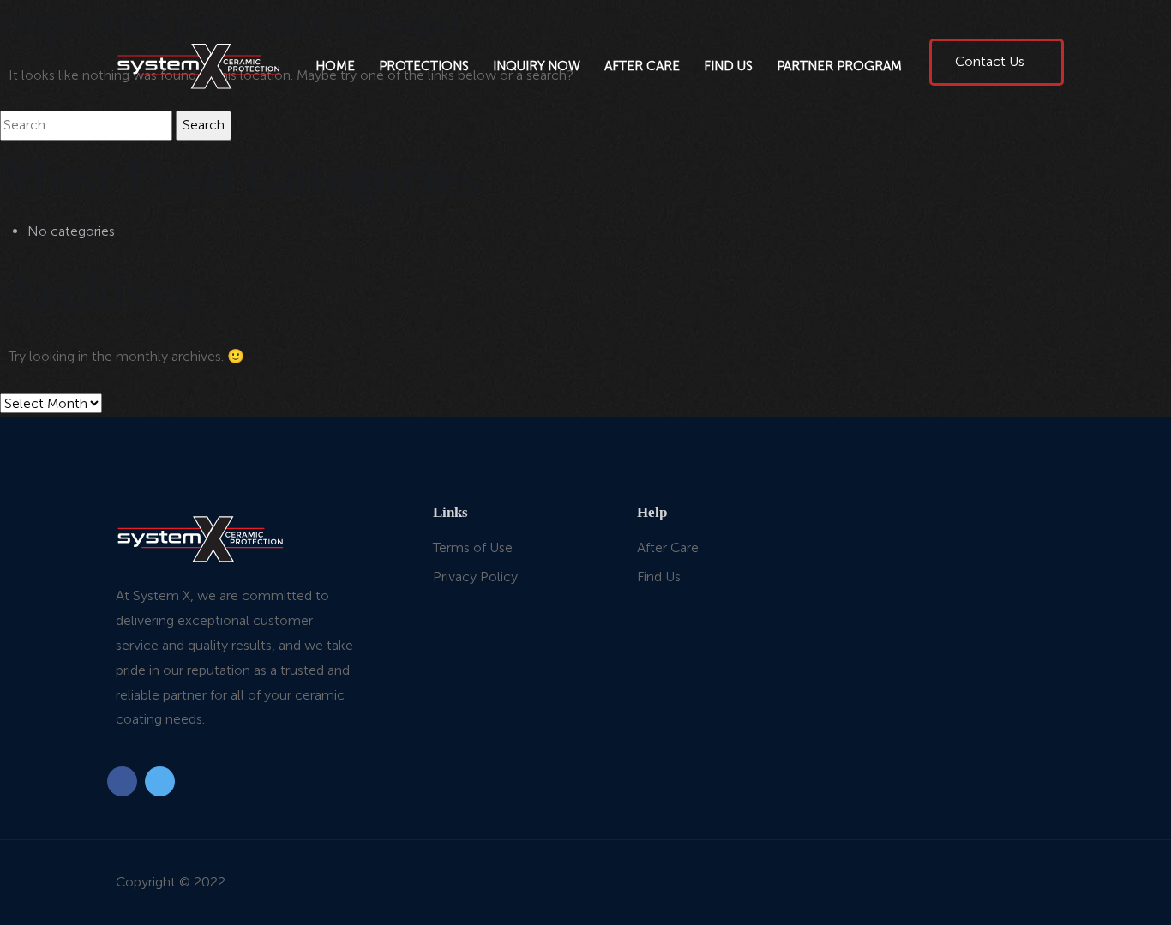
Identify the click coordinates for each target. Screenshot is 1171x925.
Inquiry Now (536, 66)
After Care (642, 66)
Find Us (659, 576)
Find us (728, 66)
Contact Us (991, 61)
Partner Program (839, 66)
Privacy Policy (475, 576)
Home (335, 66)
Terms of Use (473, 547)
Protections (424, 66)
